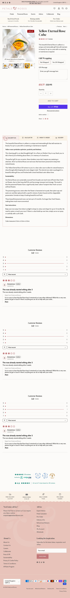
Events (33, 14)
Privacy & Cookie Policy (10, 560)
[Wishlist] (54, 8)
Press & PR (6, 554)
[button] (43, 39)
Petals (12, 14)
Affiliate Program (8, 567)
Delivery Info (41, 520)
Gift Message (43, 67)
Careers (5, 548)
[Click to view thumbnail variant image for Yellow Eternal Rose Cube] (5, 65)
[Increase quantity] (51, 93)
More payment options (53, 110)
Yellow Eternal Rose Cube (26, 26)
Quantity (41, 89)
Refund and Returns (43, 523)
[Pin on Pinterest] (47, 118)
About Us (6, 542)
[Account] (58, 8)
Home (4, 26)
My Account (40, 529)
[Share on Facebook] (45, 118)
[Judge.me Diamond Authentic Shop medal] (38, 476)
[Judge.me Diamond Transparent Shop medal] (45, 476)
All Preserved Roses (13, 26)
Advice (41, 14)
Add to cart (53, 101)
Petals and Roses (12, 587)
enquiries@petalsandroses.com (13, 515)
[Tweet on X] (43, 118)
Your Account (29, 588)
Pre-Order (40, 517)
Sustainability (7, 557)
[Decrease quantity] (41, 93)
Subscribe (42, 556)
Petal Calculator (42, 514)
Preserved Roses (22, 14)
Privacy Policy (63, 591)
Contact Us (7, 545)
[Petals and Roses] (14, 8)
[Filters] (4, 274)
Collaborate (50, 14)
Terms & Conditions (9, 563)
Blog (58, 14)
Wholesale (40, 532)
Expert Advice (41, 511)
